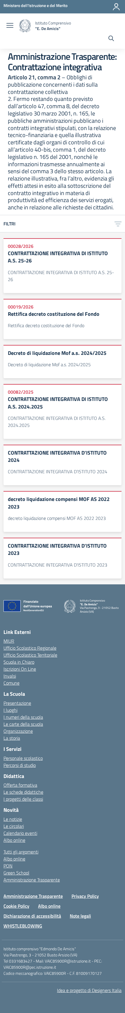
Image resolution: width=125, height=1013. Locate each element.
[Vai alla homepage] (25, 25)
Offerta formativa (20, 784)
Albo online (14, 840)
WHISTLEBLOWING (22, 925)
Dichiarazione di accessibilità (32, 915)
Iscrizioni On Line (19, 668)
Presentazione (17, 703)
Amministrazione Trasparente (31, 879)
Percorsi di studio (19, 765)
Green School (16, 872)
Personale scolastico (23, 758)
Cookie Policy (16, 905)
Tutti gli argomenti (20, 851)
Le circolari (13, 826)
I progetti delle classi (23, 798)
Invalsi (9, 675)
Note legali (80, 915)
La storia (11, 738)
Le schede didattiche (23, 791)
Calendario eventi (20, 833)
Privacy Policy (85, 896)
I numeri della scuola (23, 717)
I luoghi (10, 710)
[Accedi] (116, 6)
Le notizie (12, 819)
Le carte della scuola (23, 724)
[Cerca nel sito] (111, 39)
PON (7, 865)
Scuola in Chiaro (18, 661)
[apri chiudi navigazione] (9, 25)
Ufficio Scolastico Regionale (29, 647)
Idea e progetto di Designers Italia (89, 990)
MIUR (8, 640)
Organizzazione (18, 731)
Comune (11, 682)
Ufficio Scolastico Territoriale (30, 654)
